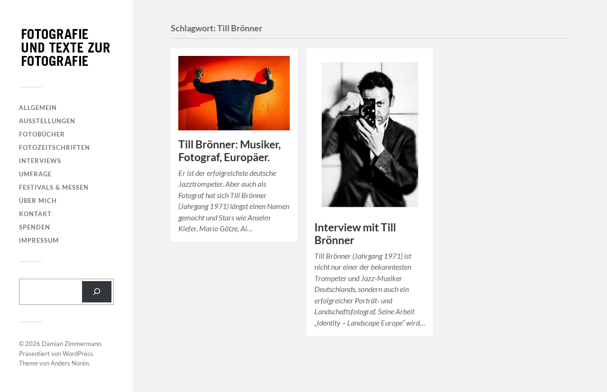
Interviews (40, 160)
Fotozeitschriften (54, 147)
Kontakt (35, 214)
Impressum (39, 240)
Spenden (34, 227)
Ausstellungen (47, 121)
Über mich (38, 200)
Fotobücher (42, 134)
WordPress (78, 353)
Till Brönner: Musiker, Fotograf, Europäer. (229, 151)
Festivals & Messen (54, 187)
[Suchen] (96, 291)
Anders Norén (70, 363)
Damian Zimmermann (71, 343)
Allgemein (38, 107)
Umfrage (35, 174)
